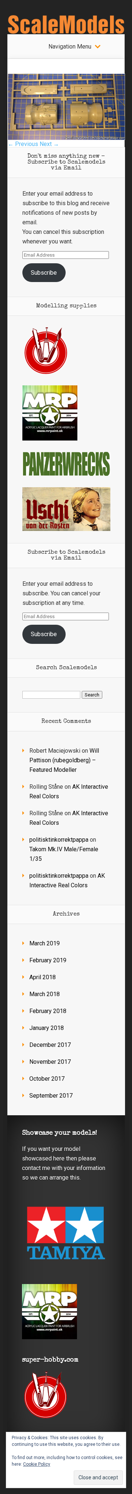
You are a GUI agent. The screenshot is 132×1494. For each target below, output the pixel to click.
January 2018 (46, 1027)
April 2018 (42, 977)
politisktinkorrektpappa (58, 839)
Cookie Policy (36, 1464)
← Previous (23, 143)
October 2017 (47, 1078)
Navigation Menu (69, 47)
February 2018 (47, 1011)
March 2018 (44, 994)
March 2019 (44, 943)
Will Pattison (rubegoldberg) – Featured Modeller (64, 760)
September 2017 (51, 1095)
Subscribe (44, 272)
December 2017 (50, 1044)
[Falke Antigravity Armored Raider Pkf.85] (66, 138)
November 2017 (50, 1061)
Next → (49, 143)
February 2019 (47, 960)
